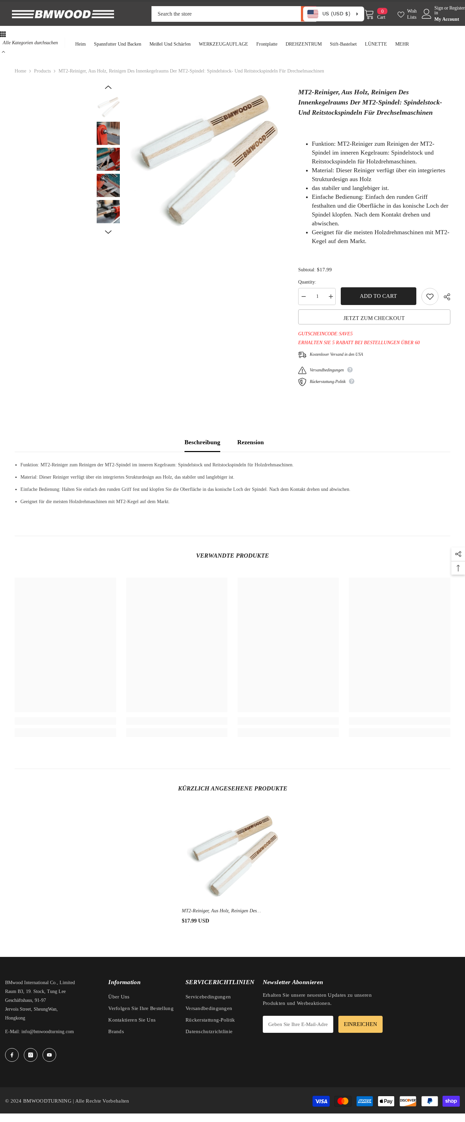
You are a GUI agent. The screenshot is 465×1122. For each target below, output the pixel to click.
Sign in (438, 10)
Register (457, 8)
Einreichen (360, 1024)
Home (20, 71)
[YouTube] (49, 1055)
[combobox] (226, 14)
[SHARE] (444, 297)
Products (42, 71)
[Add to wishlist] (429, 296)
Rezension (250, 442)
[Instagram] (30, 1055)
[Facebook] (12, 1055)
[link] (65, 721)
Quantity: (307, 282)
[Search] (233, 14)
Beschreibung (202, 442)
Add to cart (378, 296)
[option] (204, 160)
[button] (108, 87)
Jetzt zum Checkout (374, 318)
